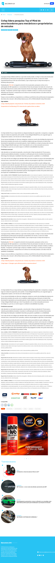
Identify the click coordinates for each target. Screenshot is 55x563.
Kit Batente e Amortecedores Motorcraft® (28, 471)
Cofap (25, 408)
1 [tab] (24, 458)
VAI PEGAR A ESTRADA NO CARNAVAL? (27, 517)
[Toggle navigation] (3, 9)
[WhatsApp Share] (12, 405)
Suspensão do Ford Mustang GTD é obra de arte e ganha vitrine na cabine (20, 106)
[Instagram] (45, 9)
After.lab (11, 85)
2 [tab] (26, 458)
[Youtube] (43, 9)
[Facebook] (41, 9)
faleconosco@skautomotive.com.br (47, 552)
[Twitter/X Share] (5, 405)
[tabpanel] (27, 434)
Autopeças (9, 14)
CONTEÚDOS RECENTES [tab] (9, 462)
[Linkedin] (47, 9)
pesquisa (31, 408)
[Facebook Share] (2, 405)
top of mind (37, 408)
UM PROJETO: (47, 3)
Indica (18, 470)
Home (4, 14)
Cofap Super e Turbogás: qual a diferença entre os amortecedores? (19, 263)
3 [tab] (28, 458)
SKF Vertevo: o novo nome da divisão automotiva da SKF (32, 487)
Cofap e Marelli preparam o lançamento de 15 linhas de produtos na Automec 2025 (23, 103)
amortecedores (18, 408)
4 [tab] (30, 458)
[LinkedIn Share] (8, 405)
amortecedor (9, 408)
